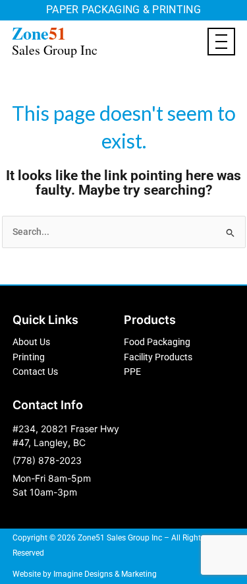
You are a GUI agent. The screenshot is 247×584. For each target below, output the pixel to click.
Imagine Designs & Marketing (105, 574)
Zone (54, 39)
